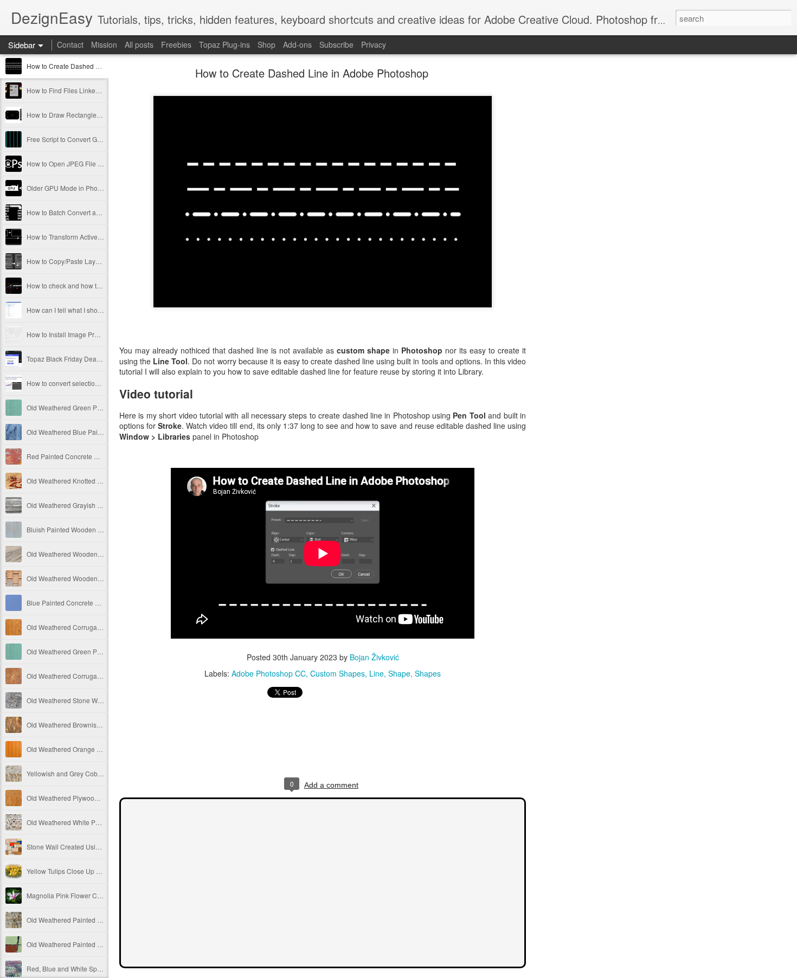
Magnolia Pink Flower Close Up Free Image (91, 895)
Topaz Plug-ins (224, 44)
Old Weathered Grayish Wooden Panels (85, 505)
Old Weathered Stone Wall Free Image (83, 700)
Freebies (176, 44)
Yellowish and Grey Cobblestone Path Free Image (100, 773)
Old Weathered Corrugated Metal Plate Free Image (101, 627)
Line (376, 673)
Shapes (428, 673)
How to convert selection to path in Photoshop (94, 383)
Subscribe (336, 44)
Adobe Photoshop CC (269, 673)
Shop (266, 44)
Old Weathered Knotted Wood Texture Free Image (100, 480)
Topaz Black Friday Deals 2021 (72, 358)
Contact (70, 44)
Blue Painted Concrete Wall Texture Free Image (96, 602)
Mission (104, 44)
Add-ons (297, 44)
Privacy (373, 44)
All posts (139, 44)
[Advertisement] (585, 241)
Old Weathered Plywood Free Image (80, 797)
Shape (399, 673)
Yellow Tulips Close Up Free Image (78, 871)
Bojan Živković (374, 657)
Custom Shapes (337, 673)
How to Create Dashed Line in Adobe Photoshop (98, 65)
